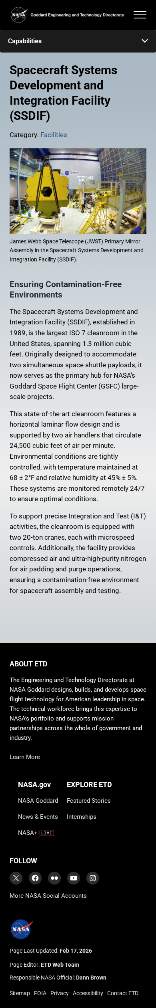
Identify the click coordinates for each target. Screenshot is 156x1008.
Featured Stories (89, 800)
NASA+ (28, 832)
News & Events (38, 816)
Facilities (53, 135)
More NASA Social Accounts (48, 895)
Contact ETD (122, 993)
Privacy (59, 993)
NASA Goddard (38, 800)
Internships (81, 816)
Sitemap (20, 993)
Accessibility (88, 993)
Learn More (25, 757)
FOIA (40, 993)
